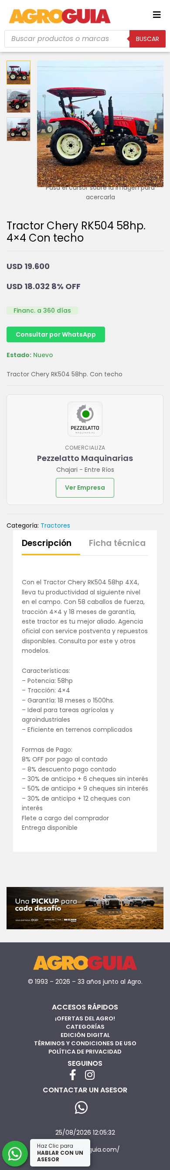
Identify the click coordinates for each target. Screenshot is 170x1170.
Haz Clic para (60, 1152)
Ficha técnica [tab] (117, 543)
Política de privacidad (85, 1051)
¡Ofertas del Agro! (85, 1018)
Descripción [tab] (46, 543)
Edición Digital (85, 1035)
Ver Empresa (85, 487)
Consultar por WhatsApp (56, 334)
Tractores (55, 525)
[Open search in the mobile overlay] (85, 39)
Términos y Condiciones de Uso (85, 1043)
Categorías (85, 1027)
